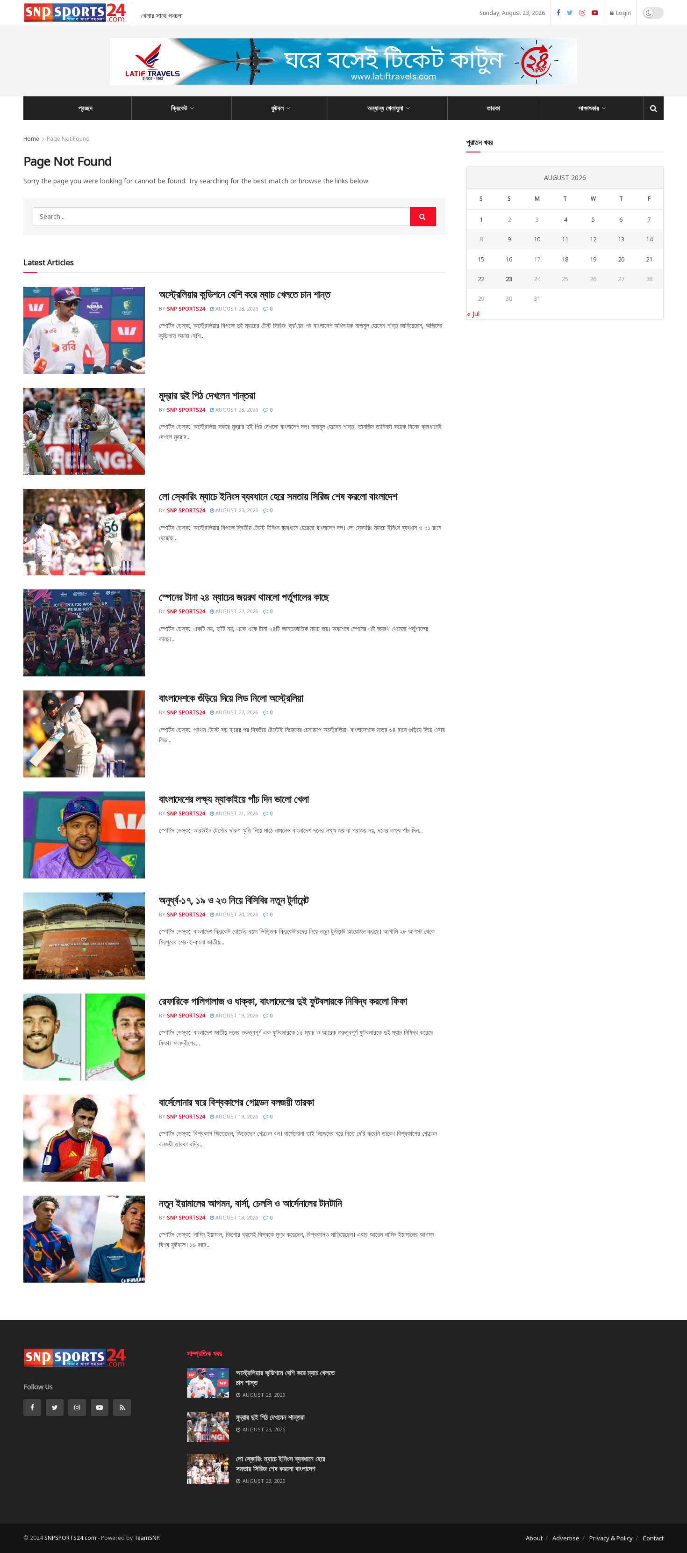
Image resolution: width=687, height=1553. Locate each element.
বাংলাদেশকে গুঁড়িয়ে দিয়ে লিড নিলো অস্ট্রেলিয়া (231, 697)
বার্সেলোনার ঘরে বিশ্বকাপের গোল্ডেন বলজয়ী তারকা (236, 1102)
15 (481, 259)
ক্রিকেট (179, 107)
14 (649, 239)
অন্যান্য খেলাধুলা (385, 107)
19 (593, 259)
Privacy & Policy (611, 1538)
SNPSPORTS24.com (70, 1538)
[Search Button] (423, 216)
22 (481, 279)
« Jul (473, 313)
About (534, 1538)
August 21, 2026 (236, 813)
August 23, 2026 (236, 308)
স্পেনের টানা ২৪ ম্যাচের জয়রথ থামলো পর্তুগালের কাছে (244, 596)
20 (621, 259)
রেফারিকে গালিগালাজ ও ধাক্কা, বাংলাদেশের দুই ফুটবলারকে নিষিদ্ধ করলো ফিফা (283, 1001)
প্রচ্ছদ (86, 107)
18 (565, 259)
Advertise (566, 1538)
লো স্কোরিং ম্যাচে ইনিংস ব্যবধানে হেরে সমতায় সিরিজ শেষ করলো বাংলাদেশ (278, 496)
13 (621, 239)
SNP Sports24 (186, 308)
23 (509, 279)
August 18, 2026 (236, 1217)
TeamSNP (146, 1538)
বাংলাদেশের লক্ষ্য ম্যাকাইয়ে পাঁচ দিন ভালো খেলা (233, 798)
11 (565, 239)
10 (537, 239)
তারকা (493, 107)
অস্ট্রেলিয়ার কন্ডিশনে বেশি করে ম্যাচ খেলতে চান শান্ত (244, 294)
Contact (653, 1538)
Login (623, 13)
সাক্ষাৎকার (589, 107)
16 (509, 259)
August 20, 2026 (236, 914)
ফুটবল (277, 107)
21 (649, 259)
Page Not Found (68, 139)
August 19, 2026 (236, 1015)
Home (31, 139)
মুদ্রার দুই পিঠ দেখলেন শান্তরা (207, 395)
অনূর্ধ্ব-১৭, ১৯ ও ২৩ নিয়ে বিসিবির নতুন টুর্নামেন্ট (233, 900)
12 (593, 239)
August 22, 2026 (236, 611)
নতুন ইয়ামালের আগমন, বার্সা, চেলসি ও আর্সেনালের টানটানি (250, 1203)
